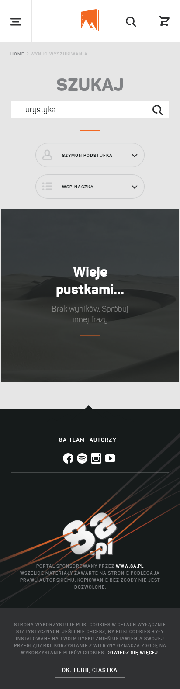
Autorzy (103, 439)
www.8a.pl (130, 566)
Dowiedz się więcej (132, 652)
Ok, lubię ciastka (90, 670)
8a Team (72, 439)
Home (17, 54)
